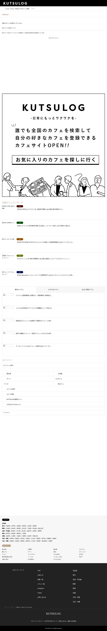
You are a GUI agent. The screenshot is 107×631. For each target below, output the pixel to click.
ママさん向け (57, 559)
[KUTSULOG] (15, 3)
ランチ (6, 384)
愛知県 (19, 533)
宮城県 (19, 526)
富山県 (24, 531)
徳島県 (38, 538)
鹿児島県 (44, 541)
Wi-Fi (80, 557)
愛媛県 (49, 538)
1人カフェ (58, 379)
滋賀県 (8, 536)
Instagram (40, 588)
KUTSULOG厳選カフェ (14, 399)
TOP (38, 570)
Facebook (52, 617)
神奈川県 (40, 528)
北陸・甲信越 (6, 531)
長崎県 (22, 541)
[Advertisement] (53, 65)
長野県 (40, 531)
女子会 (81, 554)
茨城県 (8, 528)
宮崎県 (38, 541)
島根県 (17, 538)
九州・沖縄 (5, 541)
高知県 (54, 538)
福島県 (35, 526)
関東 (3, 528)
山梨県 (34, 531)
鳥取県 (12, 538)
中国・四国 (5, 538)
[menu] (104, 3)
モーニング (82, 552)
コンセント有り (58, 557)
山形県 (29, 526)
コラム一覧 (41, 584)
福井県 (29, 531)
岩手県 (13, 526)
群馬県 (19, 528)
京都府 (13, 536)
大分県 (33, 541)
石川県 (18, 531)
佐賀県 (17, 541)
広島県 (28, 538)
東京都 (35, 528)
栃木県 (13, 528)
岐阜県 (8, 533)
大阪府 (19, 536)
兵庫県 (24, 536)
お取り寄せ (5, 559)
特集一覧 (40, 579)
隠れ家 (9, 373)
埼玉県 (24, 528)
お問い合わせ (41, 597)
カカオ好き (57, 554)
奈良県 (29, 536)
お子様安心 (31, 559)
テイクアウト (31, 554)
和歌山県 (35, 536)
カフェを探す (11, 389)
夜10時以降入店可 (7, 557)
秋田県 (24, 526)
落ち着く (4, 549)
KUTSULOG (53, 613)
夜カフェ (61, 384)
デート (9, 379)
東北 (3, 526)
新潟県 (13, 531)
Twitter (39, 593)
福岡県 (12, 541)
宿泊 (55, 552)
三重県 (24, 533)
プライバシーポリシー (37, 621)
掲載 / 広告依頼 (72, 621)
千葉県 (29, 528)
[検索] (99, 3)
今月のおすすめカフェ (14, 404)
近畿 (3, 536)
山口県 (33, 538)
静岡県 (13, 533)
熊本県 (28, 541)
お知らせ (40, 575)
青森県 (8, 526)
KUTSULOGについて (51, 621)
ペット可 (30, 557)
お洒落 (60, 373)
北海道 (4, 523)
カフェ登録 (10, 394)
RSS (58, 617)
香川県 (44, 538)
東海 (3, 533)
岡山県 (22, 538)
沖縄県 (50, 541)
